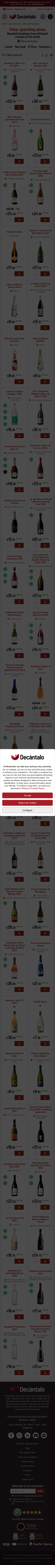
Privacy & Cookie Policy (33, 788)
